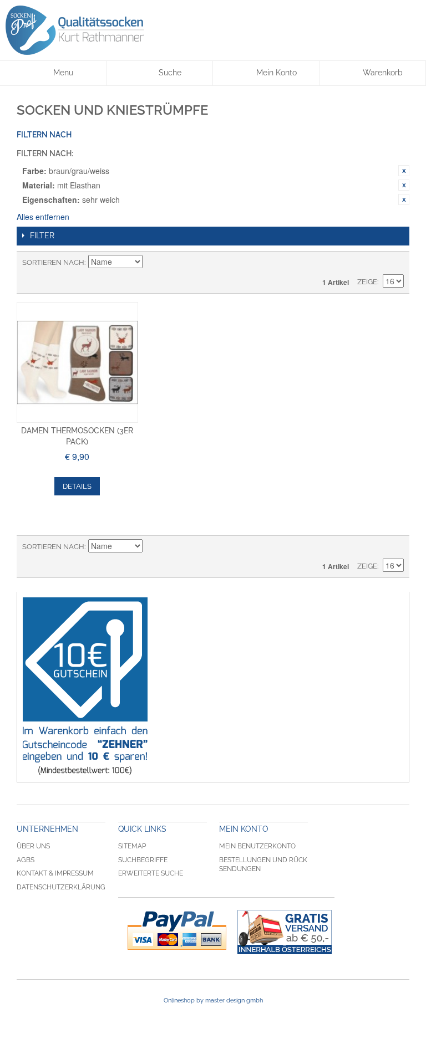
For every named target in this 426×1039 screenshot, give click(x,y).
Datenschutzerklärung (61, 887)
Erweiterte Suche (150, 873)
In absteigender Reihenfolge (152, 262)
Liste (395, 262)
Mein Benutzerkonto (257, 846)
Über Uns (33, 846)
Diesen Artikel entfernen (403, 170)
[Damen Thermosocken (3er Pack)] (77, 362)
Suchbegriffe (143, 860)
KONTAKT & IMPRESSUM (55, 873)
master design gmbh (234, 1000)
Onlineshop (179, 1000)
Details (77, 486)
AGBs (25, 860)
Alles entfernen (43, 216)
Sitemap (132, 846)
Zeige (367, 282)
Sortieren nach (53, 262)
